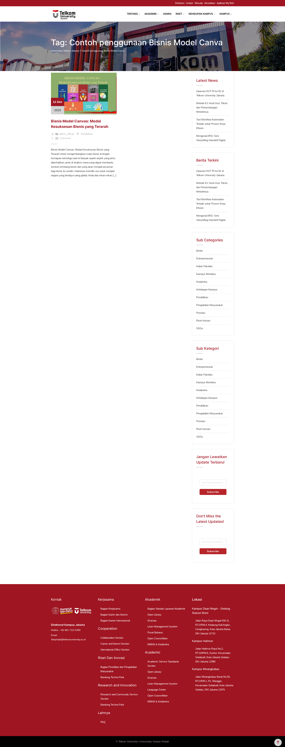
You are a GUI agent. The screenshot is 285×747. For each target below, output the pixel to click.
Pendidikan (87, 133)
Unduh (189, 3)
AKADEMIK (150, 13)
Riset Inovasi (203, 320)
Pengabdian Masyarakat (209, 305)
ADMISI (167, 13)
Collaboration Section (111, 637)
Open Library (154, 614)
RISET (179, 13)
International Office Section (114, 649)
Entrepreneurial (204, 258)
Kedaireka (201, 281)
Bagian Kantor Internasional (115, 620)
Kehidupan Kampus (206, 289)
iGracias (152, 620)
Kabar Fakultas (204, 266)
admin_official (66, 133)
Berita (199, 250)
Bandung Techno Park (112, 677)
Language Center (156, 689)
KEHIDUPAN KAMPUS (201, 13)
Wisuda (199, 3)
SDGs (199, 328)
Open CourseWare (157, 638)
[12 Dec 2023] (84, 93)
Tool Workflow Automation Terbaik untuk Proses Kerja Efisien (210, 124)
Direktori (179, 3)
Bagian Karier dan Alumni (113, 614)
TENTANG (132, 13)
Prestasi (200, 312)
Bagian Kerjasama (110, 608)
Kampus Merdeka (206, 274)
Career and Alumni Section (114, 643)
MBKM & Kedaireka (158, 644)
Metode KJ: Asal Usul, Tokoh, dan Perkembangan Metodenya (212, 107)
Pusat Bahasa (155, 632)
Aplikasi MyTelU (225, 3)
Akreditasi (209, 3)
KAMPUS (225, 13)
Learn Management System (162, 626)
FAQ (102, 722)
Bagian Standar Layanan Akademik (166, 608)
